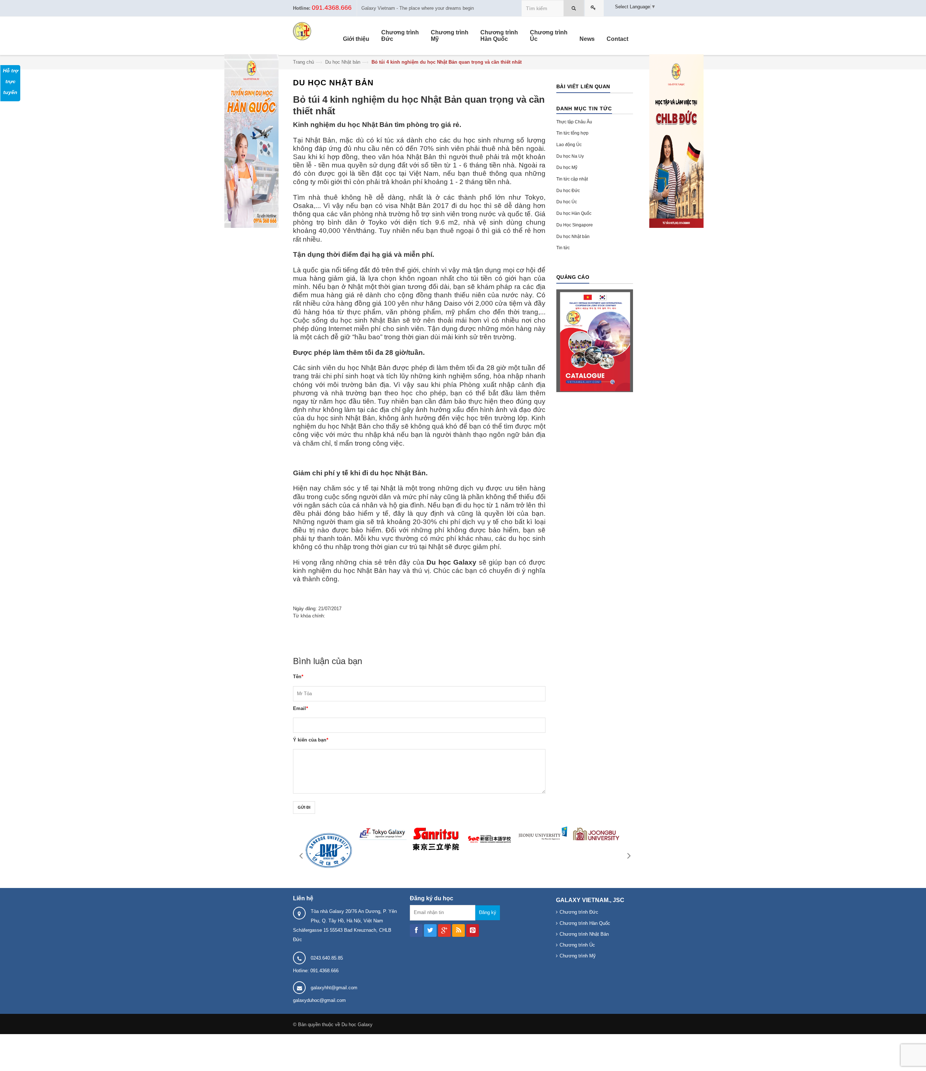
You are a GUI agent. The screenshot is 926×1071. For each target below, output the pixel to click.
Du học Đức (568, 190)
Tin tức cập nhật (572, 179)
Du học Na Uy (570, 156)
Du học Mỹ (566, 167)
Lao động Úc (569, 144)
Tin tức (563, 247)
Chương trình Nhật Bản (584, 934)
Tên (298, 676)
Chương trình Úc (577, 945)
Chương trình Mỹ (578, 956)
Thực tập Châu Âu (574, 121)
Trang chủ (303, 62)
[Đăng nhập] (594, 8)
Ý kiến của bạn (310, 740)
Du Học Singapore (574, 225)
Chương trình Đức (579, 912)
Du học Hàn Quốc (573, 213)
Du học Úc (566, 201)
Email (300, 708)
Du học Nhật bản (342, 62)
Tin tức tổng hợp (572, 133)
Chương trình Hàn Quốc (585, 923)
